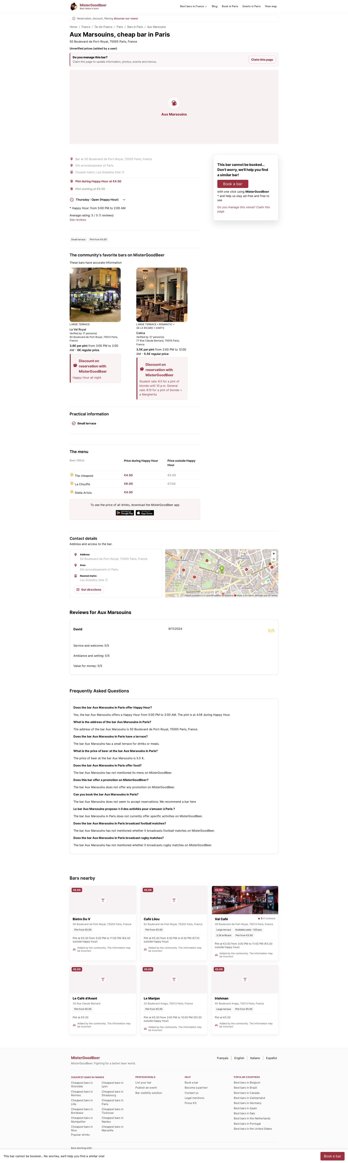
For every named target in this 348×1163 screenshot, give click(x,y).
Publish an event (146, 1087)
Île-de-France (103, 27)
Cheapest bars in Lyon (112, 1084)
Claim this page (262, 59)
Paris (120, 27)
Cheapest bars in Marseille (112, 1128)
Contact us (191, 1093)
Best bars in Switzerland (249, 1098)
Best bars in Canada (246, 1093)
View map (271, 6)
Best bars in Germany (247, 1103)
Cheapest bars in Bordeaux (82, 1110)
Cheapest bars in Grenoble (82, 1084)
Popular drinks (80, 1134)
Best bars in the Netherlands (252, 1118)
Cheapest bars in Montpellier (82, 1119)
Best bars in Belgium (247, 1082)
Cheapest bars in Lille (82, 1102)
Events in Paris (252, 6)
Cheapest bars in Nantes (112, 1119)
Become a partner (196, 1087)
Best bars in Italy (244, 1113)
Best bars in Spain (245, 1108)
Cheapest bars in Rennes (82, 1093)
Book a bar (232, 184)
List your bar (143, 1082)
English (239, 1058)
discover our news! (126, 18)
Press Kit (190, 1103)
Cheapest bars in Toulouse (112, 1110)
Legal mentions (194, 1098)
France (86, 27)
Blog (215, 6)
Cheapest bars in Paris (112, 1102)
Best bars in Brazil (245, 1087)
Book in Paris (230, 6)
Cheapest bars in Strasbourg (112, 1093)
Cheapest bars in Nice (82, 1128)
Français (222, 1058)
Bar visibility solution (148, 1093)
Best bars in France (192, 6)
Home (73, 27)
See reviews (78, 219)
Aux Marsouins (156, 27)
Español (271, 1058)
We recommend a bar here (178, 801)
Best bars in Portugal (247, 1123)
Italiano (255, 1058)
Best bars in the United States (253, 1128)
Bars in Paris (135, 27)
